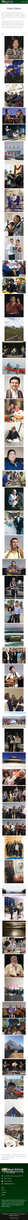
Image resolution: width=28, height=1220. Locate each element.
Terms (16, 1218)
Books (3, 1190)
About (3, 1187)
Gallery (3, 1194)
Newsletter (4, 1192)
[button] (23, 1)
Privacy (12, 1218)
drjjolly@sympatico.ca (9, 1183)
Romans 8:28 (5, 1159)
